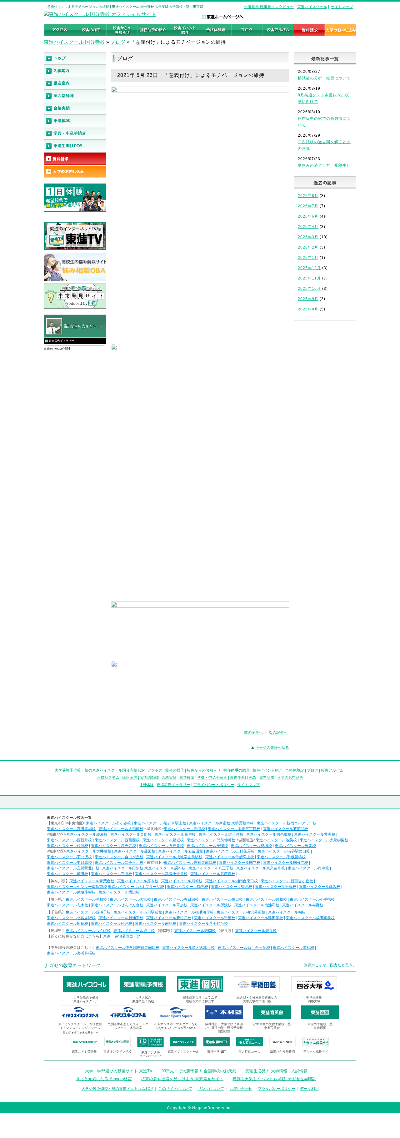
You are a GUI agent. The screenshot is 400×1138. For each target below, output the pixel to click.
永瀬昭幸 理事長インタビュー (269, 7)
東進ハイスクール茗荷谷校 (285, 829)
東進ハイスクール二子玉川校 (119, 862)
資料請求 (266, 777)
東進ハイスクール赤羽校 (184, 829)
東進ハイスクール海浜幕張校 (241, 912)
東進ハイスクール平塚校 (275, 886)
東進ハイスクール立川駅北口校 (73, 868)
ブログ (117, 42)
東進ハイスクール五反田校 (180, 851)
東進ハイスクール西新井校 (69, 840)
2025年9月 (308, 299)
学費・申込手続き (212, 777)
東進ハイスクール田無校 (122, 868)
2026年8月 (308, 196)
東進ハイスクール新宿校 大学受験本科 (221, 823)
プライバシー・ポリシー (213, 785)
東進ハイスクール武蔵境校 (212, 874)
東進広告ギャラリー (61, 340)
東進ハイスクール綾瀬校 (87, 834)
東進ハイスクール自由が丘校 (119, 857)
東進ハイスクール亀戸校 (175, 834)
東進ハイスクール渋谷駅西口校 (284, 851)
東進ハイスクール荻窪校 (67, 845)
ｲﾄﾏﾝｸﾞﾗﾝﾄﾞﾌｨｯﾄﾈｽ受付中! (80, 1033)
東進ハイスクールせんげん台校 (117, 905)
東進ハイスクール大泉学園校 (324, 840)
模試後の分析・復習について (324, 78)
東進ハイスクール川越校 (266, 899)
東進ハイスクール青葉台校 (91, 881)
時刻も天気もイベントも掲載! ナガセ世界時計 (274, 1078)
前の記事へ (253, 732)
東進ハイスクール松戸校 (111, 923)
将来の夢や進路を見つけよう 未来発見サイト (182, 1078)
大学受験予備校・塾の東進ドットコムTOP (117, 1088)
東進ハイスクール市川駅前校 (137, 912)
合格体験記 (294, 770)
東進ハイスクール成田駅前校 (310, 918)
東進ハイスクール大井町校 (88, 851)
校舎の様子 (174, 770)
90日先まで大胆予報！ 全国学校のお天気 (199, 1071)
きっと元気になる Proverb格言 (104, 1078)
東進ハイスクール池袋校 (276, 840)
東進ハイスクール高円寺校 (113, 845)
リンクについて (211, 1088)
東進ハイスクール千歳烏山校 (229, 857)
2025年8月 (308, 309)
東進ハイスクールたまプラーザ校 (136, 886)
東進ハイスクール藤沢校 (319, 886)
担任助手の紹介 (236, 770)
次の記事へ (278, 732)
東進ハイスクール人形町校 (120, 829)
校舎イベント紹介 (267, 770)
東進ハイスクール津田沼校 (260, 918)
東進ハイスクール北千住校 (220, 834)
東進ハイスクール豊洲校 (314, 834)
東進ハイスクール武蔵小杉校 (71, 892)
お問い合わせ (241, 1088)
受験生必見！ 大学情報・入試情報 (276, 1071)
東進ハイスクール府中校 (308, 868)
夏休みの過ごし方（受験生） (324, 165)
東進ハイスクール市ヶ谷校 (108, 823)
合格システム (108, 777)
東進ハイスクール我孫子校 (88, 912)
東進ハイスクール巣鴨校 (207, 845)
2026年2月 (308, 247)
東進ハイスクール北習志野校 (71, 918)
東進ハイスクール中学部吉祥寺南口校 (127, 947)
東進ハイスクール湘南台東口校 (231, 881)
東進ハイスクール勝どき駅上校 (160, 823)
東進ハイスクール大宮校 (130, 899)
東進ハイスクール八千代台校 (203, 923)
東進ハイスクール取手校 (134, 931)
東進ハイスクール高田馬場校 (71, 829)
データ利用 (309, 1088)
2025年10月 (309, 288)
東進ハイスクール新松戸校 (168, 918)
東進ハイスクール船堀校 (163, 840)
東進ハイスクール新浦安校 (120, 918)
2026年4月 (308, 226)
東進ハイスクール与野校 (302, 905)
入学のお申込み (290, 777)
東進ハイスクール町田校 (67, 874)
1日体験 (147, 785)
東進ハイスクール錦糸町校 (268, 834)
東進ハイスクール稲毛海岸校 (189, 912)
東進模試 (186, 777)
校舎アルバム (332, 770)
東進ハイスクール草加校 (167, 905)
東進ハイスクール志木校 (67, 905)
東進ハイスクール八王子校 (210, 868)
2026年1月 (308, 257)
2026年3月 (308, 237)
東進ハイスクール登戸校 (231, 886)
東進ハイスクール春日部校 (176, 899)
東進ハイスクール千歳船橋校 (281, 857)
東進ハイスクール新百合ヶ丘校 (287, 881)
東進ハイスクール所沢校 (211, 905)
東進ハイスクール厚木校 (137, 881)
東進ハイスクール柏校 (287, 912)
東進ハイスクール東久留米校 (260, 868)
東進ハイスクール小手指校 (312, 899)
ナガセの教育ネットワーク (72, 965)
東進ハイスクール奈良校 (256, 931)
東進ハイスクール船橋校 (67, 923)
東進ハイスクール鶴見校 (187, 886)
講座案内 (129, 777)
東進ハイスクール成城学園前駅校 (174, 857)
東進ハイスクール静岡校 (195, 931)
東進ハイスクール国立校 (239, 862)
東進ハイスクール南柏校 (155, 923)
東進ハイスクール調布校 (165, 868)
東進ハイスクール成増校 (251, 845)
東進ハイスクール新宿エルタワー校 (287, 823)
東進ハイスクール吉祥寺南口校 (190, 862)
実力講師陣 (149, 777)
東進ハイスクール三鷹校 (111, 874)
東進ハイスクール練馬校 (295, 845)
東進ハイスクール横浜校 (119, 892)
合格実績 (169, 777)
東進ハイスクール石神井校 (161, 845)
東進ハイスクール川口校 (222, 899)
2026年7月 (308, 206)
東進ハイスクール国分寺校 (285, 862)
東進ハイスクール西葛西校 (117, 840)
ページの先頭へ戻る (272, 747)
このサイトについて (175, 1088)
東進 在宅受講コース (122, 936)
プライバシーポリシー (276, 1088)
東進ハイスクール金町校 (131, 834)
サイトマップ (342, 7)
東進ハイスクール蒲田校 (134, 851)
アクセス (155, 770)
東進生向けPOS (243, 777)
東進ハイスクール (312, 7)
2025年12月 (309, 268)
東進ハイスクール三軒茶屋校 (230, 851)
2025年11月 (309, 278)
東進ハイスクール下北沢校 (69, 857)
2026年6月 (308, 216)
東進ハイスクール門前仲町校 (211, 840)
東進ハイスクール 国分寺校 (74, 42)
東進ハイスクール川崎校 (181, 881)
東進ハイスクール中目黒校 (69, 862)
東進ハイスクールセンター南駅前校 (77, 886)
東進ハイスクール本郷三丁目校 (234, 829)
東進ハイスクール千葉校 (214, 918)
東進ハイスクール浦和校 (86, 899)
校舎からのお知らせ (204, 770)
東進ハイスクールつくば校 (88, 931)
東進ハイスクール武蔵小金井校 (161, 874)
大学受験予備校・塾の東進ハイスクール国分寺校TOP (100, 770)
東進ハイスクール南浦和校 (256, 905)
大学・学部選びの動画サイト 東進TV (118, 1071)
